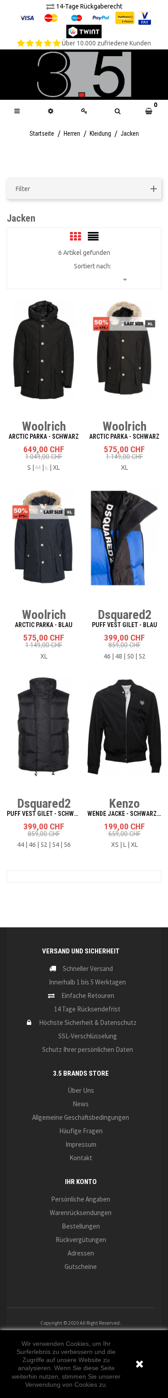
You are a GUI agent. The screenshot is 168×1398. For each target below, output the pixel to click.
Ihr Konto (81, 1182)
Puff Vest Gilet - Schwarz (46, 813)
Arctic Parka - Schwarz (44, 436)
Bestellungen (81, 1226)
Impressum (80, 1144)
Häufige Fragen (81, 1130)
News (81, 1104)
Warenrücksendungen (81, 1212)
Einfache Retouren (87, 995)
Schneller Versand (88, 968)
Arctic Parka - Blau (44, 624)
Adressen (81, 1253)
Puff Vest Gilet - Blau (124, 624)
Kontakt (80, 1157)
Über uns (81, 1090)
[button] (117, 111)
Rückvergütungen (81, 1239)
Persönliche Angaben (80, 1199)
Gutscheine (81, 1266)
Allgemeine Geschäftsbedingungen (80, 1117)
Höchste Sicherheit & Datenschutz (88, 1022)
